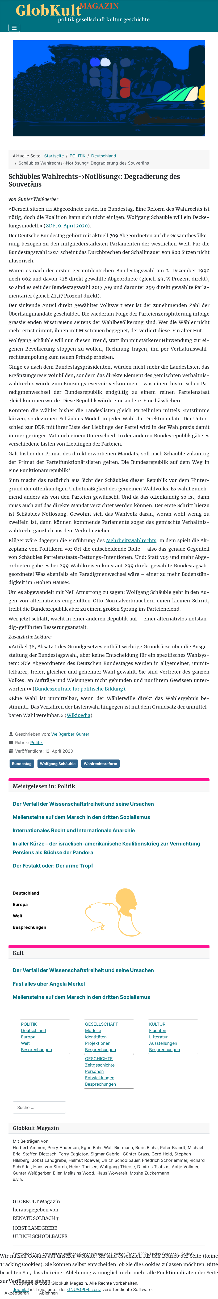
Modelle (93, 1030)
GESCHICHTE (99, 1058)
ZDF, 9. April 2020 (67, 226)
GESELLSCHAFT (101, 1024)
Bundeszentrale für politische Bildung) (80, 689)
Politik (36, 742)
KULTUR (157, 1024)
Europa (20, 904)
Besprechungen (29, 927)
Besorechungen (36, 1049)
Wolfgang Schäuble (58, 763)
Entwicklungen (99, 1077)
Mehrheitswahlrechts (131, 540)
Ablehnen (48, 1293)
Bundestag (22, 763)
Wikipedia (78, 715)
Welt (17, 915)
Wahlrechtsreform (100, 763)
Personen (94, 1071)
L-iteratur (158, 1036)
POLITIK (29, 1024)
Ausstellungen (163, 1043)
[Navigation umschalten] (14, 28)
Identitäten (96, 1036)
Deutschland (26, 893)
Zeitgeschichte (100, 1065)
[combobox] (39, 1107)
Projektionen (97, 1043)
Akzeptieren (17, 1293)
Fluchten (157, 1030)
